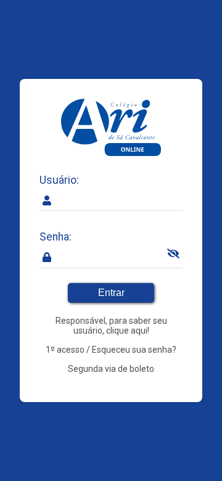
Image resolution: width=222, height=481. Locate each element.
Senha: (55, 237)
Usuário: (59, 180)
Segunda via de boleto (111, 369)
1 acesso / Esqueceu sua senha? (111, 349)
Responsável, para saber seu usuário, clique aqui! (111, 325)
